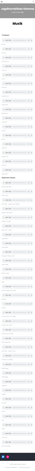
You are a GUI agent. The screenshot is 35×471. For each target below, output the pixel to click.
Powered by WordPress (11, 467)
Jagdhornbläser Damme (17, 9)
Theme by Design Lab (24, 467)
